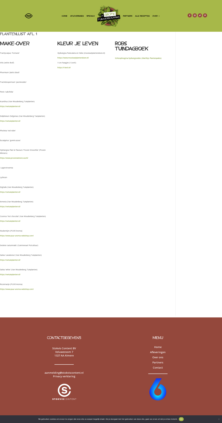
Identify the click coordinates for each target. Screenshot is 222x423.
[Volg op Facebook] (190, 15)
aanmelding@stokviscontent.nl (64, 372)
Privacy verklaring (64, 376)
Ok (181, 419)
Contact (158, 367)
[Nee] (219, 419)
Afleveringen (158, 352)
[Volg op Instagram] (195, 15)
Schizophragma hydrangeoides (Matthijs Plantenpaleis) (138, 58)
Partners (157, 362)
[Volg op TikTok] (200, 15)
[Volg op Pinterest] (205, 15)
